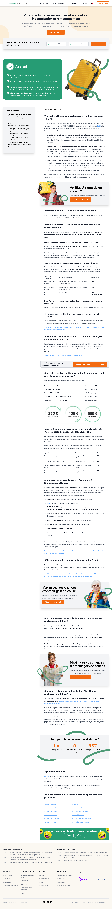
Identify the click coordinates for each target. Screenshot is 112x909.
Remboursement (8, 875)
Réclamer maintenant (80, 199)
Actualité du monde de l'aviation (13, 849)
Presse (41, 882)
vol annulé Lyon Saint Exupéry (81, 807)
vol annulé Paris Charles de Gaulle (82, 818)
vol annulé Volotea (50, 822)
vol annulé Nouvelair (50, 815)
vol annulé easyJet (50, 807)
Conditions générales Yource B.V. (98, 902)
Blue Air (47, 776)
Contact (85, 3)
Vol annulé (24, 884)
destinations (61, 882)
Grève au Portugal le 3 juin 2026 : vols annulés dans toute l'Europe (31, 862)
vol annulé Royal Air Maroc (52, 818)
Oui (70, 835)
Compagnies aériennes (51, 804)
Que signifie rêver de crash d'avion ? (76, 860)
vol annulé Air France (50, 811)
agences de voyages (64, 885)
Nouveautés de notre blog (66, 849)
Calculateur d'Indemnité (10, 885)
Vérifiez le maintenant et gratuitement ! (90, 364)
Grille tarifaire (7, 882)
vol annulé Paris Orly (78, 815)
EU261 (99, 126)
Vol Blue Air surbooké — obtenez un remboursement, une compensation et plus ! (19, 144)
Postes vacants (44, 885)
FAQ (22, 893)
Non (81, 835)
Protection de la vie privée (77, 902)
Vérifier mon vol (56, 32)
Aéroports (75, 804)
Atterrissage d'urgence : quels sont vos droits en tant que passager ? (86, 852)
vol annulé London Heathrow (80, 822)
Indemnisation (7, 878)
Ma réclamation (103, 3)
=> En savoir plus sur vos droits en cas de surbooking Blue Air (64, 355)
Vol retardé (24, 881)
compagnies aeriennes (64, 875)
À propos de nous (45, 878)
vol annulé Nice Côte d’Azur (80, 811)
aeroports (60, 878)
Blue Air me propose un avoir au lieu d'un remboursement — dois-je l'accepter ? (20, 137)
